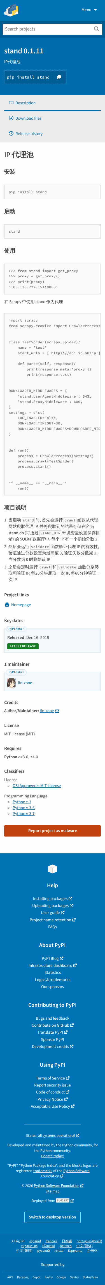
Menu (86, 10)
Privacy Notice (50, 1099)
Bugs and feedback (52, 1018)
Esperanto (75, 1250)
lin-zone (47, 711)
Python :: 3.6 (24, 808)
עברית (59, 1250)
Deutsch (66, 1246)
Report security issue (52, 1085)
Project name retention (50, 920)
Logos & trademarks (52, 980)
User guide (50, 913)
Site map (52, 1191)
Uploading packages (50, 906)
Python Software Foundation (56, 1185)
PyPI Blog (50, 958)
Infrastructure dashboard (50, 965)
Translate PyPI (50, 1032)
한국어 (92, 1250)
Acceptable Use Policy (50, 1106)
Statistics (53, 972)
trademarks (42, 1170)
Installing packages (50, 899)
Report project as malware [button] (52, 831)
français (51, 1241)
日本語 (67, 1241)
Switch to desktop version (52, 1217)
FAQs (52, 927)
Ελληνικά (48, 1246)
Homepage (21, 605)
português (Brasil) (89, 1241)
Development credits (50, 1046)
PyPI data (15, 629)
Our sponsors (52, 987)
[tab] (52, 103)
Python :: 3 (22, 802)
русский (43, 1250)
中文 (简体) (84, 1246)
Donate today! (52, 1156)
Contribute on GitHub (50, 1025)
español (35, 1241)
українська (29, 1246)
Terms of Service (50, 1078)
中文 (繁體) (24, 1250)
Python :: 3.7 (24, 814)
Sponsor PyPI (52, 1039)
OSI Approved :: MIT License (37, 786)
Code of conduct (50, 1092)
